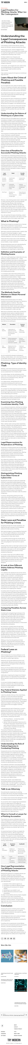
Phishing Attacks (4, 8)
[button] (2, 938)
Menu (25, 2)
